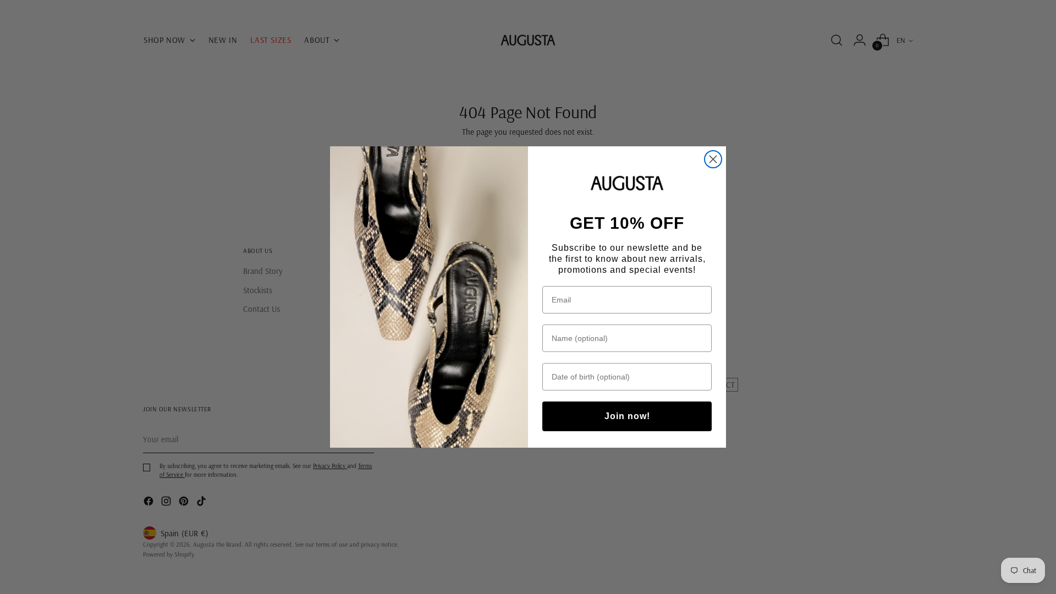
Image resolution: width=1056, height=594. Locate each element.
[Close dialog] (713, 159)
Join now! (627, 416)
